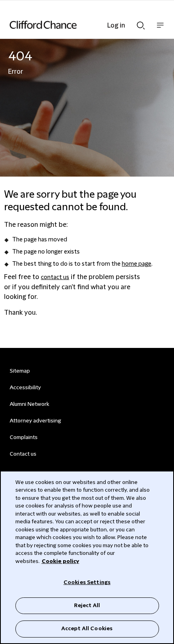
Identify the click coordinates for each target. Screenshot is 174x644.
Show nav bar (160, 29)
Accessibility (25, 387)
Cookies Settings (87, 582)
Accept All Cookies (87, 628)
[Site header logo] (75, 25)
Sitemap (20, 371)
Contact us (23, 454)
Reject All (87, 605)
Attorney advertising (35, 421)
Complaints (24, 437)
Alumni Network (29, 404)
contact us (55, 277)
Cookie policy (60, 561)
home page (136, 264)
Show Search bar (141, 23)
